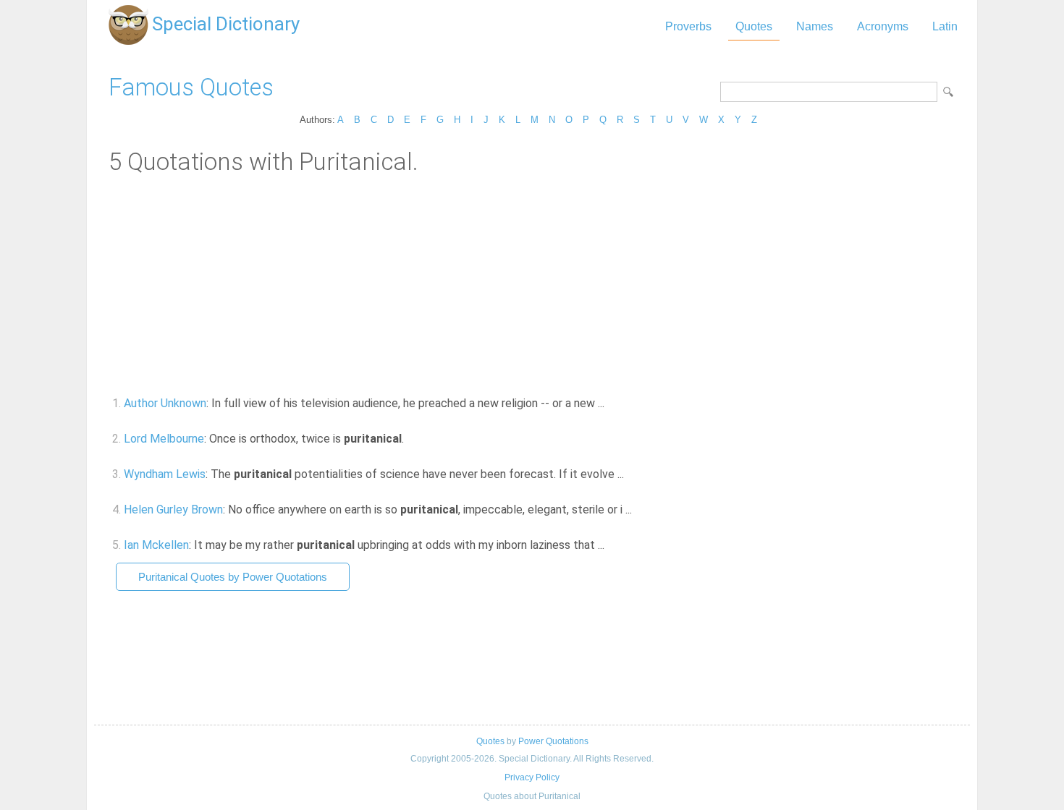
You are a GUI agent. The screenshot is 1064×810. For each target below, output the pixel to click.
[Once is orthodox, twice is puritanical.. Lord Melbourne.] (412, 439)
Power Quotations (553, 741)
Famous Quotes (191, 87)
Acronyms (882, 26)
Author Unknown (165, 403)
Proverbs (688, 26)
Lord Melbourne (164, 439)
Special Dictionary (226, 24)
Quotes (753, 26)
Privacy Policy (532, 777)
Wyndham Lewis (165, 474)
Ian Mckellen (156, 545)
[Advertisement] (532, 284)
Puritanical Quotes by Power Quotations (232, 577)
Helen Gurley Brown (173, 509)
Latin (945, 26)
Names (814, 26)
